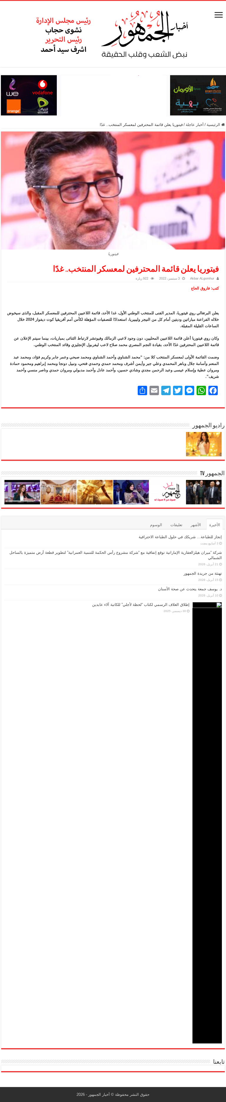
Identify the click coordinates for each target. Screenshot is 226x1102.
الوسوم (156, 525)
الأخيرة (214, 525)
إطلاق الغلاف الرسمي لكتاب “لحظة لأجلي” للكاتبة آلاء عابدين (141, 604)
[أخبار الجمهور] (113, 33)
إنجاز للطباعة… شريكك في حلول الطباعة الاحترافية (180, 537)
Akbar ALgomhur (202, 278)
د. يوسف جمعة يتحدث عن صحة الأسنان (190, 589)
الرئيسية (214, 124)
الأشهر (196, 525)
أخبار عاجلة (195, 124)
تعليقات (176, 525)
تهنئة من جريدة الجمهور (203, 573)
